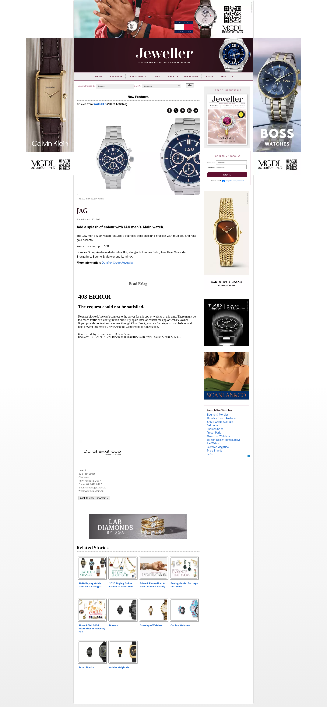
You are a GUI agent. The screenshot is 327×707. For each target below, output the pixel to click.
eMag (209, 76)
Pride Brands (214, 450)
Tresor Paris (214, 432)
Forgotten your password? (235, 181)
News (99, 76)
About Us (227, 76)
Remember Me (216, 181)
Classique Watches (218, 436)
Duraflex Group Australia (117, 262)
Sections (116, 76)
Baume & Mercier (217, 414)
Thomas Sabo (215, 429)
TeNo (210, 454)
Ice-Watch (213, 443)
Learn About (137, 76)
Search (173, 76)
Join (157, 76)
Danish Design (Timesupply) (223, 439)
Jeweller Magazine (218, 447)
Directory (191, 76)
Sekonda (212, 425)
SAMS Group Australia (220, 422)
